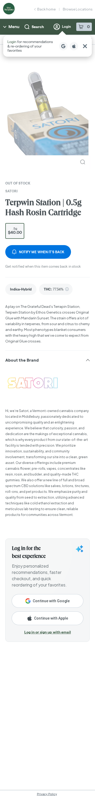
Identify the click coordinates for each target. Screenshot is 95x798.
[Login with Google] (63, 46)
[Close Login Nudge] (85, 46)
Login (66, 26)
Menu (13, 26)
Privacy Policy (47, 794)
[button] (47, 46)
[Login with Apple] (74, 46)
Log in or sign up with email (47, 632)
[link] (20, 289)
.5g (15, 231)
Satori (11, 191)
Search (38, 27)
